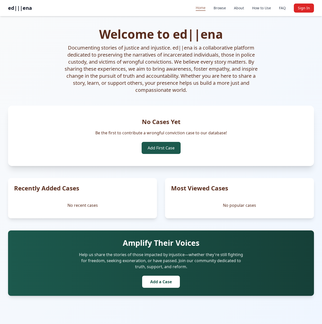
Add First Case (161, 148)
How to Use (261, 8)
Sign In (304, 8)
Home (201, 7)
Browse (220, 8)
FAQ (282, 8)
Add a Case (161, 282)
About (239, 8)
